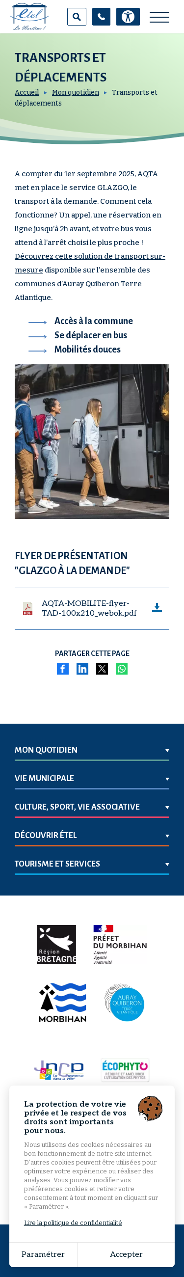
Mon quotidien (75, 92)
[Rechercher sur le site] (76, 17)
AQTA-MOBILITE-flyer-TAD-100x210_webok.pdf (89, 608)
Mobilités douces (87, 349)
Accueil (27, 92)
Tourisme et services (57, 864)
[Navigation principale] (159, 17)
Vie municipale (44, 778)
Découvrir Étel (46, 835)
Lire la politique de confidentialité (73, 1222)
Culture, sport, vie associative (77, 807)
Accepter (126, 1254)
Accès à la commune (93, 321)
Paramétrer (43, 1254)
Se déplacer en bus (90, 335)
